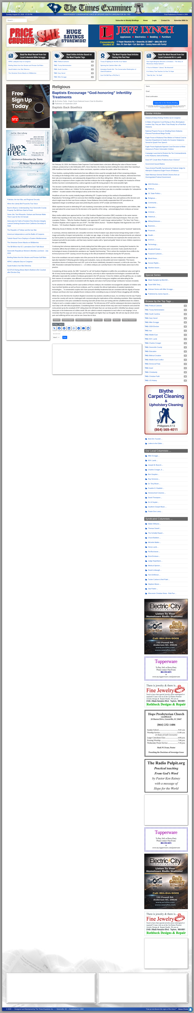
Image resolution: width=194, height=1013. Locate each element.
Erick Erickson (153, 556)
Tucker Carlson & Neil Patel (158, 579)
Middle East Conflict (156, 360)
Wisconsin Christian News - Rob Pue (161, 593)
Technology (152, 244)
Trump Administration (64, 65)
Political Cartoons (63, 61)
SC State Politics (154, 193)
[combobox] (16, 20)
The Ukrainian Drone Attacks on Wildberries (22, 73)
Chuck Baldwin (153, 538)
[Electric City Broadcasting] (166, 626)
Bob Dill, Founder (154, 439)
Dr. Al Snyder (153, 502)
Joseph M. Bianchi (154, 465)
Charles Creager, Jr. (155, 470)
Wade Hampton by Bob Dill (158, 280)
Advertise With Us (181, 20)
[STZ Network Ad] (28, 106)
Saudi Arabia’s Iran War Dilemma (18, 69)
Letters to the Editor (155, 443)
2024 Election (153, 184)
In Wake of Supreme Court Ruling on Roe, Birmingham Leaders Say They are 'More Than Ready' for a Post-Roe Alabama (165, 124)
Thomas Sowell (153, 528)
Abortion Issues (153, 268)
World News (152, 258)
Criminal (151, 212)
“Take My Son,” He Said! (154, 75)
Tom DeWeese (153, 575)
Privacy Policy (161, 106)
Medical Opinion (154, 565)
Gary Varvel (61, 73)
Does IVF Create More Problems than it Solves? (162, 160)
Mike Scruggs (62, 77)
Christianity (153, 372)
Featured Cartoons (155, 254)
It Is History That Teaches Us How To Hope (160, 71)
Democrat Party (154, 364)
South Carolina (62, 69)
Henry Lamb (152, 547)
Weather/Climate (154, 249)
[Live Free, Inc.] (28, 163)
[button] (54, 328)
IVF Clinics (98, 320)
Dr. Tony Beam (153, 484)
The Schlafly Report (155, 533)
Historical (151, 217)
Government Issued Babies (155, 164)
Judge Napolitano (154, 561)
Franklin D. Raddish (155, 488)
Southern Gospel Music (156, 507)
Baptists (107, 320)
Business (151, 226)
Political (151, 189)
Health (150, 235)
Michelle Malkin (153, 542)
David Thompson (154, 497)
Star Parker (152, 589)
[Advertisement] (28, 292)
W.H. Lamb (153, 339)
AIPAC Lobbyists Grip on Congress (19, 61)
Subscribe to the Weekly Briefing (166, 103)
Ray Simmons (153, 479)
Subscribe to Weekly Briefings (127, 20)
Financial (151, 230)
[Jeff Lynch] (97, 35)
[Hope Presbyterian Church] (166, 733)
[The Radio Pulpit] (166, 776)
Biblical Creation (155, 355)
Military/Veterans (154, 221)
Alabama (56, 320)
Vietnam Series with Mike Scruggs (160, 289)
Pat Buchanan (153, 551)
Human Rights (153, 263)
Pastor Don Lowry (154, 511)
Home (145, 20)
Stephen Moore (153, 584)
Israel (151, 368)
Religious (151, 198)
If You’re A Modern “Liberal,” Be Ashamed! (160, 67)
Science (151, 240)
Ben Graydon (153, 474)
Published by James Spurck (158, 294)
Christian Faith (154, 376)
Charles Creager (155, 343)
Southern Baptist (68, 320)
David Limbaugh (154, 570)
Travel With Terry (154, 284)
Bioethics (116, 320)
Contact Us (165, 20)
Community (152, 203)
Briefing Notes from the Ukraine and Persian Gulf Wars (25, 65)
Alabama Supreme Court (84, 320)
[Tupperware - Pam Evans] (166, 668)
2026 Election (154, 326)
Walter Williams (153, 524)
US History (153, 380)
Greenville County (155, 347)
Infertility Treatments (129, 320)
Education (151, 207)
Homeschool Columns (156, 493)
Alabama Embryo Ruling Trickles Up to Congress (163, 118)
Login (154, 20)
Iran (150, 330)
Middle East (153, 335)
